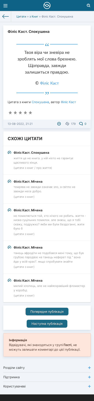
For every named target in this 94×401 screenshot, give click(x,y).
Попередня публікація (47, 311)
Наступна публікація (47, 323)
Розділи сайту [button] (14, 367)
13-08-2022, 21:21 (20, 123)
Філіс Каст (49, 83)
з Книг (34, 16)
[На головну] (5, 16)
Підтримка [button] (11, 377)
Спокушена (40, 102)
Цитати (21, 16)
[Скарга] (59, 123)
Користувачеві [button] (14, 386)
